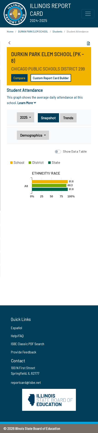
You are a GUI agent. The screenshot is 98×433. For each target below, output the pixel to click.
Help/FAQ (17, 335)
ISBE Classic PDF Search (27, 344)
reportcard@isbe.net (26, 382)
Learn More (26, 102)
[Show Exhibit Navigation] (9, 43)
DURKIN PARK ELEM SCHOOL (33, 31)
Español (16, 327)
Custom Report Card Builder (51, 78)
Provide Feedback (23, 352)
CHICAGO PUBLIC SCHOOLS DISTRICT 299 (48, 68)
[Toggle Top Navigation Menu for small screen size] (88, 13)
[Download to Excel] (88, 43)
